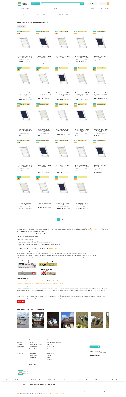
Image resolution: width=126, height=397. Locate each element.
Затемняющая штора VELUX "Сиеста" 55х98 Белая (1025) (82, 57)
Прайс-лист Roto (32, 357)
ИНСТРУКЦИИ (57, 8)
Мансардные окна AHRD (91, 379)
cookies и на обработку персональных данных (53, 393)
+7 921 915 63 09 (95, 351)
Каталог (36, 3)
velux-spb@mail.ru (95, 355)
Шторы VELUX (41, 14)
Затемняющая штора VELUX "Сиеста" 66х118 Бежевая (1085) (44, 130)
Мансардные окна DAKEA (12, 379)
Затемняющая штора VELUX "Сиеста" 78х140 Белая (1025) (82, 166)
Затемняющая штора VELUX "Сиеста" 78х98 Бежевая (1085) (100, 130)
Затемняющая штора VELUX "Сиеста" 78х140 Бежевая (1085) (25, 203)
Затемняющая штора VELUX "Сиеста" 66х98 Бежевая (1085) (82, 94)
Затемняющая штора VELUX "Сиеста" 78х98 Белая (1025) (63, 129)
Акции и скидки (20, 351)
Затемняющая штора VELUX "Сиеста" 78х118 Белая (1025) (25, 166)
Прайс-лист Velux (33, 346)
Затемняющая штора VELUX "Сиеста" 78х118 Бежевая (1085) (63, 167)
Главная (18, 8)
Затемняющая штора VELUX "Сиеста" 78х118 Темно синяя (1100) (44, 167)
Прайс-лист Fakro (33, 355)
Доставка (63, 8)
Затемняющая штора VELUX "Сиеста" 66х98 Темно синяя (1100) (63, 94)
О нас (72, 8)
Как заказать (42, 8)
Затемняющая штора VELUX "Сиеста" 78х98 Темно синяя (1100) (82, 130)
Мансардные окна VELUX (60, 379)
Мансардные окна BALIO (107, 379)
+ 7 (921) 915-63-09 (95, 8)
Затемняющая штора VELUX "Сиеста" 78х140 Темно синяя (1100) (101, 167)
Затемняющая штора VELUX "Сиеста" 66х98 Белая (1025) (44, 93)
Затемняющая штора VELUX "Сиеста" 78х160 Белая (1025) (44, 202)
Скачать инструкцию (53, 248)
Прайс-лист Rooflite (33, 348)
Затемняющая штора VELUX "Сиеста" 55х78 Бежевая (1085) (63, 58)
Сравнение (49, 351)
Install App (93, 346)
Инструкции (49, 344)
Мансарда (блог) (49, 8)
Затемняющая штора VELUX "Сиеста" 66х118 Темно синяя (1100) (25, 130)
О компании (19, 344)
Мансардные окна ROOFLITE (29, 379)
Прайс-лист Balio (32, 353)
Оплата (68, 8)
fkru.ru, (18, 393)
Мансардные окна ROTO (45, 379)
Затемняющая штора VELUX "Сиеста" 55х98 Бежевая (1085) (25, 94)
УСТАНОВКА (31, 362)
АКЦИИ (22, 8)
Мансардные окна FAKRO (76, 379)
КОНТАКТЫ (27, 8)
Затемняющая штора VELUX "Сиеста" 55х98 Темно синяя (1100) (101, 58)
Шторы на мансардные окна (29, 14)
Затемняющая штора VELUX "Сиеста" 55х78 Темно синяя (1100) (44, 58)
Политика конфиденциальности (54, 342)
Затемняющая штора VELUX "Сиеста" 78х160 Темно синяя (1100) (63, 203)
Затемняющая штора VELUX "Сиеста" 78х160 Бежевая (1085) (82, 203)
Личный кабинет (50, 353)
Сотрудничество (34, 8)
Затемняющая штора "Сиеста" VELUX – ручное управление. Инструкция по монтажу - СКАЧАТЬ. (40, 283)
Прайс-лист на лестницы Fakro (35, 344)
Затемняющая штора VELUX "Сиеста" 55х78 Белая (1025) (25, 57)
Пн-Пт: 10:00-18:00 (105, 8)
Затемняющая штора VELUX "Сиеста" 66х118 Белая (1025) (101, 93)
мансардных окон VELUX (93, 229)
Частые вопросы (50, 348)
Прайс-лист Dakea (33, 351)
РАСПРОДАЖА (32, 342)
